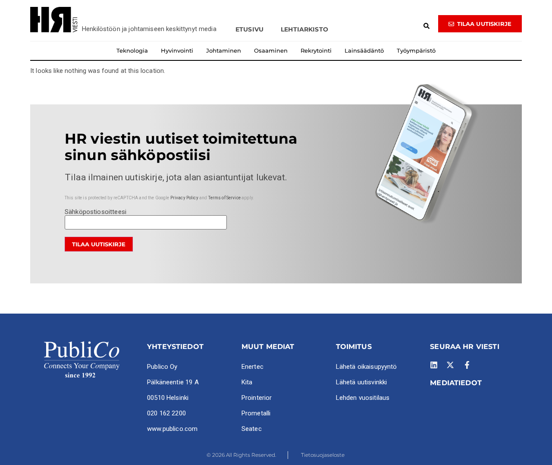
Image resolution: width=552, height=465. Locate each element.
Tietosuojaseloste (323, 455)
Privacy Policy (184, 197)
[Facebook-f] (467, 365)
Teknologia (132, 50)
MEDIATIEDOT (456, 383)
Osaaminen (271, 50)
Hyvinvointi (177, 50)
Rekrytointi (316, 50)
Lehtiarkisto (304, 29)
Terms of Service (224, 197)
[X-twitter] (450, 365)
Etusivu (249, 29)
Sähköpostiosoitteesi (95, 212)
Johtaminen (223, 50)
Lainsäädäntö (364, 50)
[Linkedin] (434, 365)
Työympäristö (416, 50)
